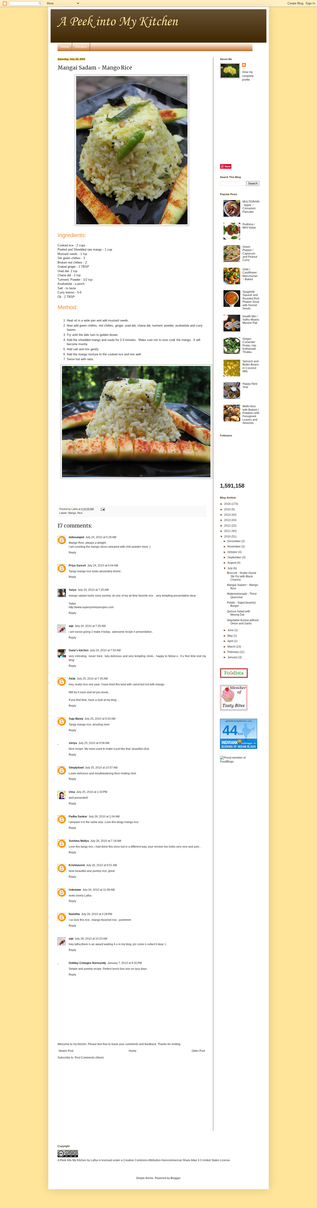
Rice (79, 513)
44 (230, 730)
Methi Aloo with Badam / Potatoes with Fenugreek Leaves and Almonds (251, 415)
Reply (72, 552)
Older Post (198, 1050)
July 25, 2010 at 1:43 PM (91, 792)
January (232, 657)
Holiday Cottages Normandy (87, 963)
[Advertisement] (238, 840)
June (230, 630)
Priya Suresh (77, 565)
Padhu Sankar (78, 816)
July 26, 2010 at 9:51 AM (101, 865)
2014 (227, 514)
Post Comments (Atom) (89, 1057)
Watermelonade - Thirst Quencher (241, 595)
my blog (112, 700)
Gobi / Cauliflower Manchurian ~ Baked (250, 274)
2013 (227, 520)
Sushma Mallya (79, 840)
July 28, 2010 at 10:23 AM (91, 938)
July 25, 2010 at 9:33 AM (99, 718)
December (234, 541)
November (234, 546)
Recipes (81, 46)
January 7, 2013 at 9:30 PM (124, 963)
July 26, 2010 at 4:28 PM (96, 914)
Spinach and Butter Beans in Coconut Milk (251, 366)
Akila (72, 678)
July (230, 568)
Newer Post (66, 1050)
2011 (227, 531)
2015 (227, 509)
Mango (72, 513)
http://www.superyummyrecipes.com (91, 607)
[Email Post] (102, 509)
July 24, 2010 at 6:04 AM (102, 565)
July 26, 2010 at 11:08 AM (98, 889)
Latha (94, 1160)
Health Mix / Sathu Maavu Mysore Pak (251, 320)
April (230, 641)
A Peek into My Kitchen (118, 21)
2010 (227, 536)
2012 (227, 525)
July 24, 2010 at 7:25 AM (93, 589)
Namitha (74, 914)
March (231, 646)
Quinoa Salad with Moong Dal (238, 613)
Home (64, 46)
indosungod (76, 537)
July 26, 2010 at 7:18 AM (105, 840)
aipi (71, 626)
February (233, 652)
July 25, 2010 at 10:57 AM (101, 767)
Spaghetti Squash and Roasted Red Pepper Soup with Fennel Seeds (251, 300)
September (234, 557)
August (232, 562)
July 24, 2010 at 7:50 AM (105, 650)
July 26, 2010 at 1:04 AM (104, 816)
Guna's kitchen (78, 650)
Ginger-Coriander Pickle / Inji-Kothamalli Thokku (250, 345)
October (232, 552)
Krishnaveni (77, 865)
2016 (227, 503)
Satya (72, 589)
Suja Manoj (76, 718)
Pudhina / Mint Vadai (249, 226)
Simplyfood (76, 767)
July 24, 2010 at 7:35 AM (90, 626)
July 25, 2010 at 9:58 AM (93, 743)
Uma (72, 792)
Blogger (175, 1178)
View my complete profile (248, 76)
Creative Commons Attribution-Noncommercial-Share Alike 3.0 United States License (176, 1160)
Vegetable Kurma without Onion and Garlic (243, 622)
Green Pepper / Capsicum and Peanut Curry (250, 253)
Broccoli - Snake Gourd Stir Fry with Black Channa (241, 576)
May (230, 635)
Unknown (75, 889)
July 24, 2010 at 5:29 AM (100, 537)
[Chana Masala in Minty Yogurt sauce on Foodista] (234, 673)
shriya (73, 743)
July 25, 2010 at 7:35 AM (92, 678)
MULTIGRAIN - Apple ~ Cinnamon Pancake (251, 206)
